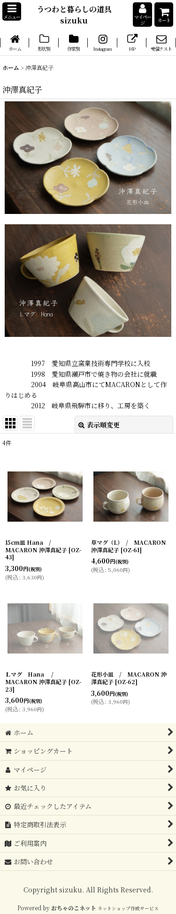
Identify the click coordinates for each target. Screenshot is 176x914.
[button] (11, 11)
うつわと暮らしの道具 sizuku (78, 14)
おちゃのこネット (73, 908)
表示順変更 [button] (103, 424)
